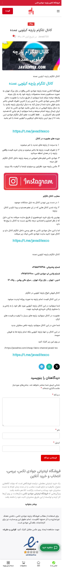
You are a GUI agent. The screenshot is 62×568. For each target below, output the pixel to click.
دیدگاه (56, 395)
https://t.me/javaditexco (31, 131)
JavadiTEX (43, 36)
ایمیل (56, 443)
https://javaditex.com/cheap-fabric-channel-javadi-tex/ (31, 348)
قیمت (7, 10)
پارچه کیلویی (43, 76)
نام (57, 430)
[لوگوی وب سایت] (31, 11)
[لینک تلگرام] (42, 367)
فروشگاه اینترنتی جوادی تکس (35, 493)
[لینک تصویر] (31, 181)
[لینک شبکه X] (57, 367)
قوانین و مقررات (9, 529)
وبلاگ (31, 24)
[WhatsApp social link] (49, 367)
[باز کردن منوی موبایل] (58, 11)
